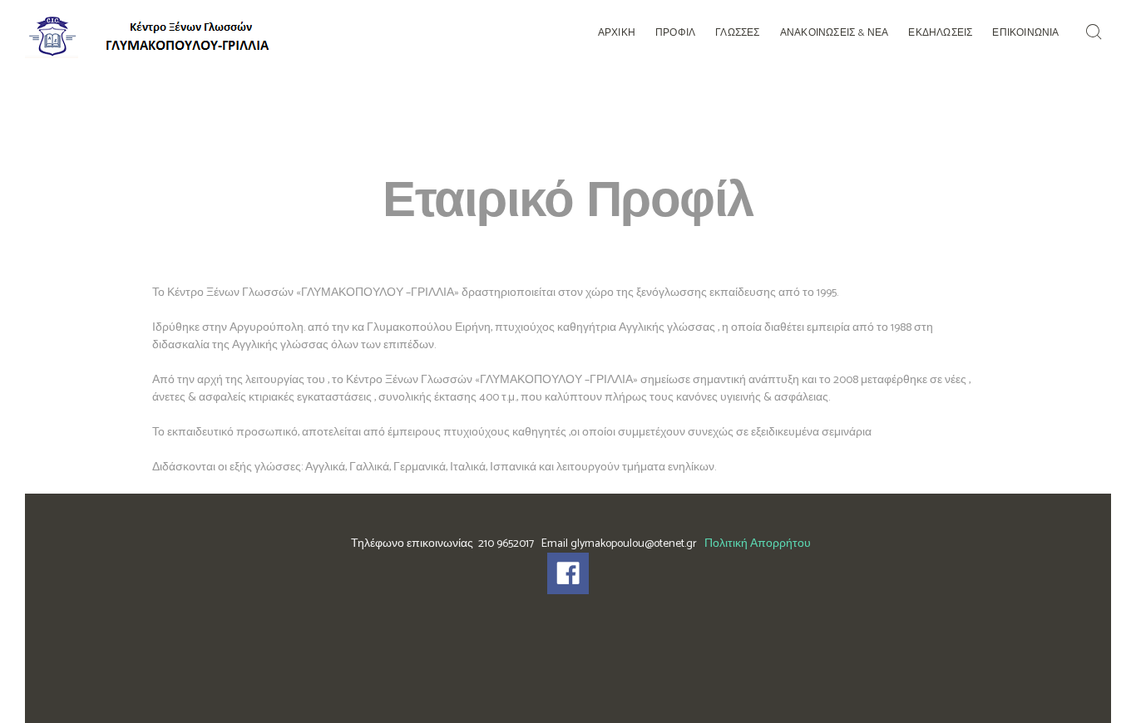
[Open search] (1097, 32)
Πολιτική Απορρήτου (757, 543)
